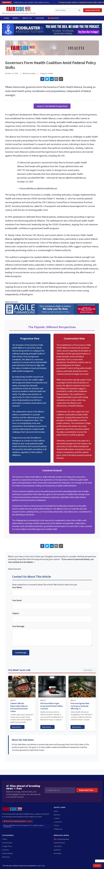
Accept (97, 866)
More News (57, 853)
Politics (4, 839)
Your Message (18, 626)
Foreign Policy (7, 846)
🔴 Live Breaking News (61, 839)
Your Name (17, 587)
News (15, 18)
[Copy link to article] (61, 79)
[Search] (79, 10)
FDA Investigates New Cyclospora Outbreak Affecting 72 (80, 706)
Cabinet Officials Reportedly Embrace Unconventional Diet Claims (19, 707)
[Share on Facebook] (42, 79)
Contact (56, 818)
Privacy (56, 825)
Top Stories (58, 846)
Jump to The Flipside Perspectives (52, 106)
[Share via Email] (56, 79)
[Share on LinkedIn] (52, 79)
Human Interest (7, 853)
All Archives (6, 857)
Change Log (58, 829)
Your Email (17, 600)
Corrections (58, 822)
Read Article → (17, 727)
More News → (89, 670)
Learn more (41, 866)
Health (50, 73)
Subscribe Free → (87, 790)
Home (6, 18)
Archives (40, 18)
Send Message (20, 652)
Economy (5, 850)
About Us (27, 18)
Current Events (7, 843)
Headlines (57, 850)
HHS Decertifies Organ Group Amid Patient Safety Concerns (51, 706)
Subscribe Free (92, 10)
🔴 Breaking (53, 18)
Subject (15, 613)
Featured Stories (59, 843)
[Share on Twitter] (47, 79)
